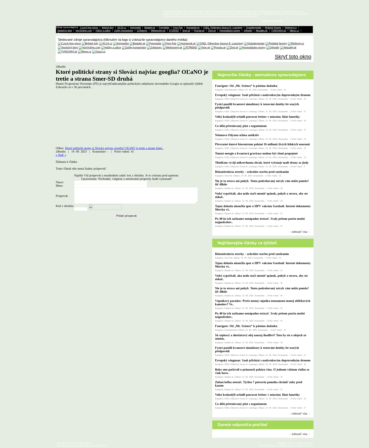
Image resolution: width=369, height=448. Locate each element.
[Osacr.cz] (98, 51)
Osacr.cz (62, 33)
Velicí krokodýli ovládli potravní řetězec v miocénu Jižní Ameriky (257, 116)
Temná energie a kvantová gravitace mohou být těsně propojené (256, 153)
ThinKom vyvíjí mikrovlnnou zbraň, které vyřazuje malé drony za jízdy (262, 162)
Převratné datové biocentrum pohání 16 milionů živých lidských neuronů (262, 144)
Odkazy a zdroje (295, 445)
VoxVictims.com (84, 30)
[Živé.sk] (232, 47)
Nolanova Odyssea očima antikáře (237, 135)
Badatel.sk (149, 27)
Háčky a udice (103, 30)
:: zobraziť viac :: (299, 231)
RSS (261, 445)
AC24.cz (121, 27)
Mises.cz (294, 30)
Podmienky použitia (275, 445)
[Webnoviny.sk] (172, 47)
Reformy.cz (291, 27)
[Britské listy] (90, 43)
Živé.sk (212, 30)
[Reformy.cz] (296, 43)
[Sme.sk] (204, 47)
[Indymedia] (121, 43)
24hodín (248, 30)
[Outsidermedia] (254, 43)
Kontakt (309, 445)
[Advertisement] (92, 119)
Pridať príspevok (126, 215)
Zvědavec (142, 30)
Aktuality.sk (262, 30)
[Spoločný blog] (68, 47)
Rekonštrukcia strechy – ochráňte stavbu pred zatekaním (252, 171)
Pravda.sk (199, 30)
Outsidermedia (253, 27)
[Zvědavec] (154, 47)
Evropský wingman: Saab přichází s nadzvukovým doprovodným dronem (262, 95)
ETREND (174, 30)
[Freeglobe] (153, 43)
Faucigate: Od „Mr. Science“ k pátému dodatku (246, 85)
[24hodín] (272, 47)
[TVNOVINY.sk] (67, 51)
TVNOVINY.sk (278, 30)
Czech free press (89, 27)
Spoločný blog (64, 30)
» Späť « (61, 155)
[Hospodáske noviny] (252, 47)
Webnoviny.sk (158, 30)
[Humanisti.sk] (186, 43)
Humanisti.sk (193, 27)
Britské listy (108, 27)
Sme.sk (186, 30)
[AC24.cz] (105, 43)
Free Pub (178, 27)
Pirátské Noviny (273, 27)
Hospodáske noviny (230, 30)
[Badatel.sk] (137, 43)
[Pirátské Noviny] (276, 43)
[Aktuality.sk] (288, 47)
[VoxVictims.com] (89, 47)
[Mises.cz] (84, 51)
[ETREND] (190, 47)
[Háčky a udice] (111, 47)
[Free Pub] (169, 43)
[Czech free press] (69, 43)
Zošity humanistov (123, 30)
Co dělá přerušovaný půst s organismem (241, 126)
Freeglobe (164, 27)
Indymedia (135, 27)
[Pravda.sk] (218, 47)
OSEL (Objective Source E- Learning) (222, 27)
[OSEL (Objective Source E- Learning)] (219, 43)
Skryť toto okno (293, 57)
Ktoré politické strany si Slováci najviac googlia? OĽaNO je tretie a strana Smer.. (114, 148)
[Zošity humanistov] (134, 47)
